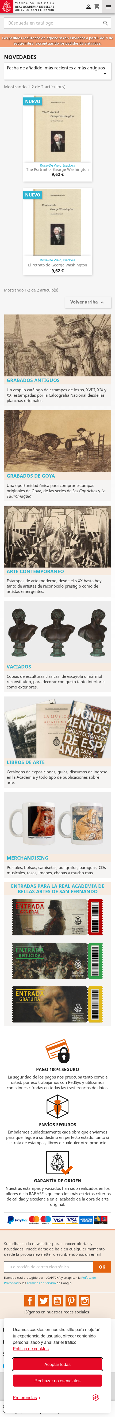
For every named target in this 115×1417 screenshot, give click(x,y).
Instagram (84, 1300)
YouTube (57, 1300)
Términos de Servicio (41, 1283)
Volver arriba (87, 302)
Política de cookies (31, 1348)
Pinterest (71, 1300)
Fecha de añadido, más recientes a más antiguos (57, 71)
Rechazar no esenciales (57, 1380)
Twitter (43, 1300)
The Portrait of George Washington (57, 169)
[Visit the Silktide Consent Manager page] (95, 1397)
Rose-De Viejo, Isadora (57, 165)
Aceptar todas (57, 1364)
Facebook (30, 1300)
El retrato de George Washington (57, 264)
